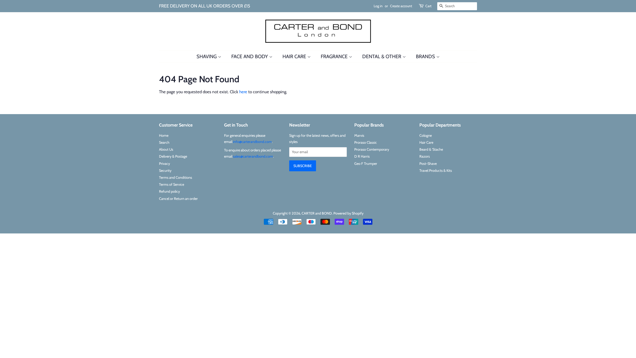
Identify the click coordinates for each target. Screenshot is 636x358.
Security (165, 170)
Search (164, 142)
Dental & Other (382, 56)
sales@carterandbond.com (253, 156)
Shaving (207, 56)
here (243, 91)
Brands (426, 56)
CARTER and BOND (317, 213)
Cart (428, 6)
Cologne (425, 135)
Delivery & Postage (173, 156)
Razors (424, 156)
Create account (401, 6)
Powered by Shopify (348, 213)
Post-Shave (428, 163)
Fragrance (335, 56)
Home (163, 135)
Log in (378, 6)
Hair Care (294, 56)
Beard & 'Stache (431, 149)
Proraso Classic (365, 142)
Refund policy (169, 191)
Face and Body (250, 56)
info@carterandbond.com (252, 141)
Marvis (359, 135)
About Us (166, 149)
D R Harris (362, 156)
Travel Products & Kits (435, 170)
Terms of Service (171, 184)
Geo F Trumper (365, 163)
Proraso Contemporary (371, 149)
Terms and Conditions (175, 177)
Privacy (164, 163)
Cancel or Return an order (178, 198)
